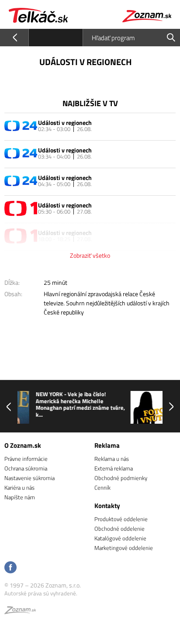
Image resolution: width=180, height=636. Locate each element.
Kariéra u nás (19, 487)
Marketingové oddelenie (123, 547)
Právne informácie (26, 458)
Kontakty (107, 506)
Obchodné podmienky (120, 478)
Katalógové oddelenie (120, 538)
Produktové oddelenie (121, 519)
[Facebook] (10, 568)
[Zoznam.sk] (20, 611)
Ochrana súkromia (25, 468)
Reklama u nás (111, 458)
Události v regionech (65, 122)
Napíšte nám (19, 497)
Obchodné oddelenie (119, 528)
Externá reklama (113, 468)
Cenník (102, 487)
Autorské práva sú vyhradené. (40, 593)
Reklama (107, 445)
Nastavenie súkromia (29, 478)
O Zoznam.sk (22, 445)
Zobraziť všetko (90, 255)
